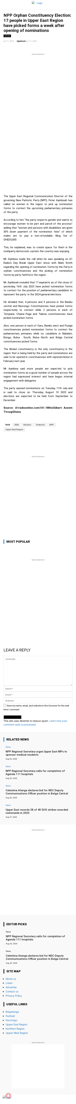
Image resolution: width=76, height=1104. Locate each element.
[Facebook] (57, 1099)
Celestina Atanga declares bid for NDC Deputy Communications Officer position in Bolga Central (37, 792)
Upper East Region (14, 429)
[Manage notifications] (8, 1096)
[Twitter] (63, 1099)
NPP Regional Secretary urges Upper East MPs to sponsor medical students (36, 753)
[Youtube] (69, 1099)
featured (40, 425)
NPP (51, 425)
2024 (16, 425)
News (7, 36)
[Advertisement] (38, 94)
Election (27, 425)
